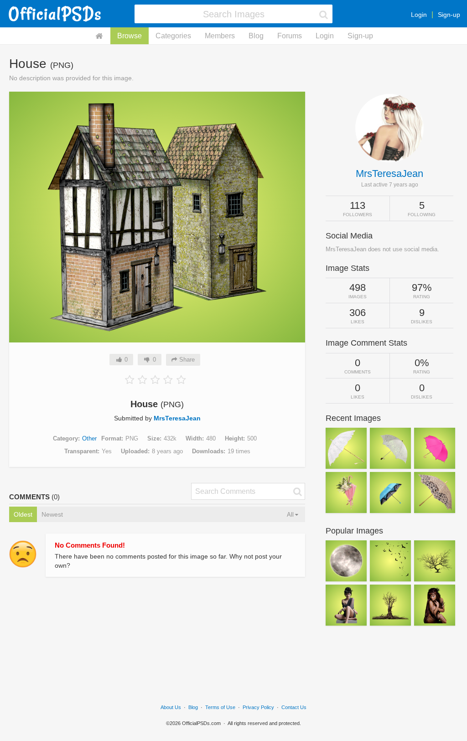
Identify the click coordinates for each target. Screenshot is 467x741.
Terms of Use (220, 707)
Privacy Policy (258, 707)
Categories (173, 36)
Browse (129, 36)
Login (419, 14)
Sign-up (449, 14)
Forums (289, 36)
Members (220, 36)
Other (89, 438)
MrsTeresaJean (177, 418)
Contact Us (293, 707)
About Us (171, 707)
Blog (256, 36)
